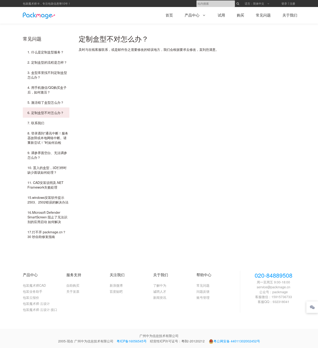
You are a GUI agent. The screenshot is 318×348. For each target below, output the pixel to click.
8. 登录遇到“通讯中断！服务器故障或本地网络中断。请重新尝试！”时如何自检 (47, 138)
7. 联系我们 (35, 123)
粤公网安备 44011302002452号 (236, 341)
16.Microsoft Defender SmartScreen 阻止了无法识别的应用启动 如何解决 (47, 217)
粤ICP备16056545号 (132, 341)
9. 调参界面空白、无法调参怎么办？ (47, 155)
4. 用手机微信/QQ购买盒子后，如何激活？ (47, 89)
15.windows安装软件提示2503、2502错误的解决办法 (47, 199)
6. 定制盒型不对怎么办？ (45, 112)
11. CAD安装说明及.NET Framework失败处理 (45, 185)
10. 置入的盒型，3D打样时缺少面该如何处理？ (47, 170)
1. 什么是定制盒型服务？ (45, 52)
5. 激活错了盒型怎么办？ (45, 102)
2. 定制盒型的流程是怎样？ (47, 62)
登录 (284, 3)
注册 (292, 3)
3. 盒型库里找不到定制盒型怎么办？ (47, 74)
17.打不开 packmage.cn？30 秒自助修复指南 (46, 234)
